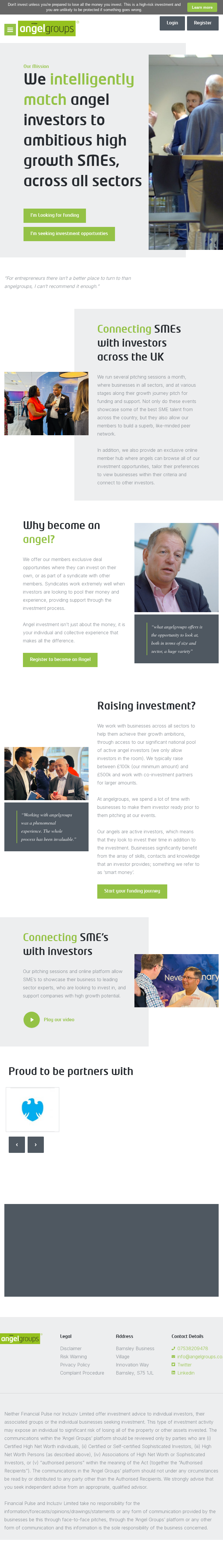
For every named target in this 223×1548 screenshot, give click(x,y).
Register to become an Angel (60, 659)
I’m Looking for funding (54, 215)
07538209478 (192, 1348)
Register (203, 23)
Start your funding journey (132, 891)
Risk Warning (73, 1356)
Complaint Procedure (82, 1373)
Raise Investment (83, 1287)
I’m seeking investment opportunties (69, 234)
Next (36, 1145)
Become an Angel (140, 1287)
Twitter (184, 1365)
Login (172, 23)
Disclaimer (71, 1348)
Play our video (59, 1020)
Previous (17, 1145)
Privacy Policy (75, 1365)
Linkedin (186, 1373)
